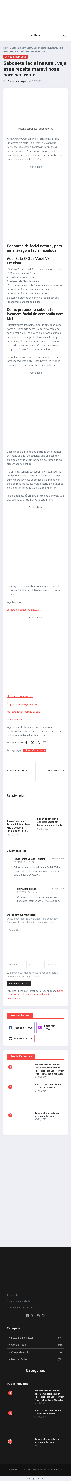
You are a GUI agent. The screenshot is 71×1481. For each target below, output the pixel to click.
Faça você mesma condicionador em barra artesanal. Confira (50, 821)
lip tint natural (14, 719)
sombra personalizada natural (23, 609)
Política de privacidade (21, 1307)
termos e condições (20, 1301)
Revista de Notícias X (53, 1469)
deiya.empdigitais (27, 888)
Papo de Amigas (17, 81)
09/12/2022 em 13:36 (27, 892)
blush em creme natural (20, 696)
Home (6, 47)
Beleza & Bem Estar (22, 47)
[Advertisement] (35, 204)
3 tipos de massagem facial (22, 704)
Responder (58, 858)
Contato (14, 1295)
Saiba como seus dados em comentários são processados (35, 994)
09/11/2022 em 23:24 (24, 862)
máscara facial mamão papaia (23, 711)
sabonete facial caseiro (34, 750)
